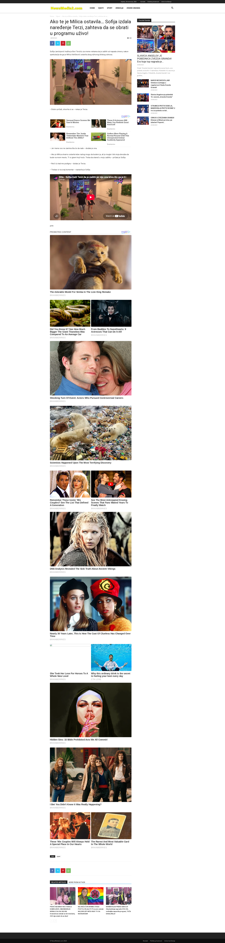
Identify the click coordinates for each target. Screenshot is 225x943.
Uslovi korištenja (166, 1)
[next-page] (55, 920)
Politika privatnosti (153, 1)
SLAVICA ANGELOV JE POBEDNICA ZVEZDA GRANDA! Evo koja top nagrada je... (154, 58)
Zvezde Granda (133, 8)
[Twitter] (57, 43)
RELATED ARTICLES (58, 882)
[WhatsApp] (68, 43)
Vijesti (101, 8)
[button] (172, 8)
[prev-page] (51, 920)
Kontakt (143, 1)
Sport (109, 8)
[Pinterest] (63, 43)
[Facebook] (52, 43)
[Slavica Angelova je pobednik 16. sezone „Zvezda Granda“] (143, 97)
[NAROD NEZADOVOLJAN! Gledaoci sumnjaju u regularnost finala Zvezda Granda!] (143, 83)
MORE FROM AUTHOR (77, 882)
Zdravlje (119, 8)
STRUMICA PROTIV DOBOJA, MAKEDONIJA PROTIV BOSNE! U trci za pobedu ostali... (163, 108)
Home (92, 8)
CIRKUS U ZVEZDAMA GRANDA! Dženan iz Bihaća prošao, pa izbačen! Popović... (162, 120)
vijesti (58, 856)
